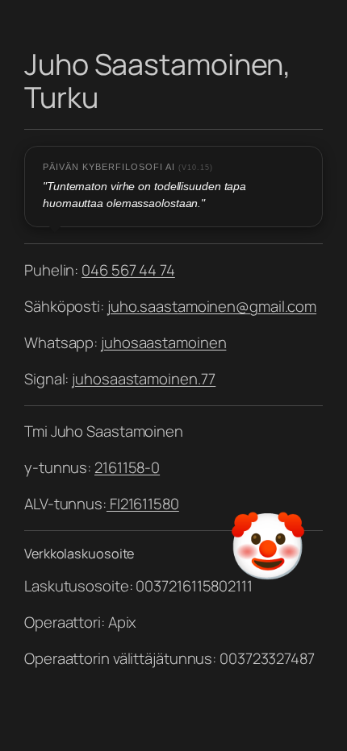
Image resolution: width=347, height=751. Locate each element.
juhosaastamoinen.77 (143, 378)
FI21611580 (143, 503)
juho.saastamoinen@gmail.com (211, 306)
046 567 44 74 (128, 269)
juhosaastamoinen (163, 342)
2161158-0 (127, 467)
